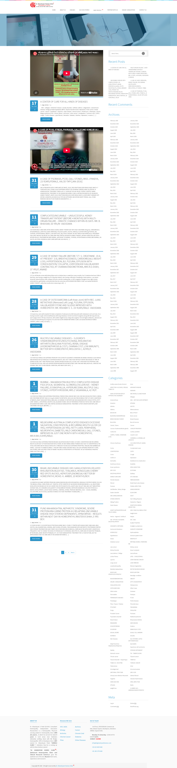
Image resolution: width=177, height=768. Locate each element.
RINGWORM (113, 623)
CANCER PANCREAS (135, 428)
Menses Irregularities (135, 566)
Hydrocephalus (134, 532)
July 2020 (112, 219)
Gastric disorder (114, 492)
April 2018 (133, 260)
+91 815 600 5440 (97, 747)
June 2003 (113, 355)
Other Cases (133, 588)
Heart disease (114, 505)
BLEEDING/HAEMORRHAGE (117, 416)
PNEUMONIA (133, 607)
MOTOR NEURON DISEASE (137, 569)
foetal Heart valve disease (137, 483)
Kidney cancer (134, 547)
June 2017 (133, 276)
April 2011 (113, 326)
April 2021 (133, 203)
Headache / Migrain (135, 502)
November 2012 (114, 323)
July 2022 (112, 187)
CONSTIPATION (114, 451)
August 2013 (113, 317)
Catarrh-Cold (134, 435)
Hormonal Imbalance (116, 529)
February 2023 (134, 174)
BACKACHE (113, 413)
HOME (54, 10)
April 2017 (133, 279)
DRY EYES (113, 470)
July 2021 (132, 200)
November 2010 (134, 326)
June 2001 (113, 361)
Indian (112, 539)
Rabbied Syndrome (135, 617)
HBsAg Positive (114, 502)
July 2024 (132, 149)
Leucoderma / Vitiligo (116, 553)
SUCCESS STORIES (84, 10)
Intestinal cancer (114, 542)
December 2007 (134, 336)
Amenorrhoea (114, 400)
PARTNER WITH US (112, 10)
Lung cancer (113, 563)
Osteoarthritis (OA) (115, 585)
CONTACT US (142, 10)
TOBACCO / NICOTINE (116, 663)
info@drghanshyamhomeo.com (101, 743)
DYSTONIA (133, 470)
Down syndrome (114, 467)
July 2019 (112, 238)
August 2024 (113, 149)
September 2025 (134, 127)
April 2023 (133, 171)
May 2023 (112, 171)
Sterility (112, 650)
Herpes (132, 516)
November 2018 (114, 250)
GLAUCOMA (133, 492)
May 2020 (112, 222)
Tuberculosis (113, 666)
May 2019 (112, 241)
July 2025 (132, 130)
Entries (133, 703)
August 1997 (133, 371)
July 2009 (112, 333)
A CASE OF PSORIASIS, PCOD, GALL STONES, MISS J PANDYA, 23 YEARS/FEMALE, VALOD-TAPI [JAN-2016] (69, 180)
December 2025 (114, 124)
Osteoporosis (134, 585)
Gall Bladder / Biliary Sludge (117, 489)
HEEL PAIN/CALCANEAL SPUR (138, 510)
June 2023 (133, 168)
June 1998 (113, 371)
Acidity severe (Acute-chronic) (118, 384)
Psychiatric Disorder (115, 617)
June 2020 (133, 219)
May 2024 (132, 152)
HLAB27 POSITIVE (135, 523)
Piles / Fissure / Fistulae (116, 604)
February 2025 (114, 140)
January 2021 (114, 209)
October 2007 (134, 339)
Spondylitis (133, 644)
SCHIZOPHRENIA (115, 626)
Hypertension (114, 535)
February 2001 (134, 361)
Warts (131, 685)
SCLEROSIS (113, 629)
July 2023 (112, 168)
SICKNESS (113, 636)
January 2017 (114, 285)
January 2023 (114, 178)
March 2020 (113, 225)
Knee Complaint (134, 550)
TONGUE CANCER (135, 663)
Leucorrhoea (133, 553)
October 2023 (134, 162)
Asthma (112, 409)
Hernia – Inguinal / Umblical (118, 516)
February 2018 (134, 263)
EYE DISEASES (134, 477)
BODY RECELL (98, 10)
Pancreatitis (113, 594)
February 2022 (134, 193)
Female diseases (114, 480)
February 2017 (134, 282)
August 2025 (113, 130)
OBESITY (132, 579)
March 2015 (133, 311)
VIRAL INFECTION (135, 682)
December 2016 (134, 285)
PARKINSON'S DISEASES (116, 598)
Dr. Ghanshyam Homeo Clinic (65, 766)
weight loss (113, 688)
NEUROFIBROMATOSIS (116, 579)
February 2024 (134, 155)
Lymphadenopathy (115, 566)
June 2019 (133, 238)
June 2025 (113, 133)
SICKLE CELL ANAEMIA (136, 632)
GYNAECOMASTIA (115, 499)
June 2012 (133, 323)
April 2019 (133, 241)
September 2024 (134, 146)
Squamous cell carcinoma (137, 647)
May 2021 (112, 203)
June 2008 (113, 336)
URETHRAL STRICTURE (116, 672)
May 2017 (112, 279)
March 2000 (113, 364)
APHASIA (132, 403)
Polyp (112, 610)
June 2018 (133, 257)
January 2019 (114, 247)
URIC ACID (133, 672)
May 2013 (132, 317)
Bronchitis (113, 422)
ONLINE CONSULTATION (128, 10)
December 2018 (134, 247)
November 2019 (114, 231)
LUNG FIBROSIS (134, 563)
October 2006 (114, 345)
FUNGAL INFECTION (135, 486)
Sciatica (132, 626)
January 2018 (114, 266)
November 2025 (134, 124)
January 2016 (114, 304)
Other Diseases (80, 740)
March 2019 (113, 244)
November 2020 (114, 212)
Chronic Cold (79, 733)
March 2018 (113, 263)
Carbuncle (113, 432)
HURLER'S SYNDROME (136, 529)
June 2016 (133, 295)
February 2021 (134, 206)
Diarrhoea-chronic (115, 464)
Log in (112, 703)
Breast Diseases (134, 419)
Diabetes (78, 737)
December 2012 (134, 320)
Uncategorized (114, 669)
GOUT (132, 496)
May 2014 (112, 314)
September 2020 (114, 216)
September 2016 (114, 292)
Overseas (132, 591)
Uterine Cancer (65, 737)
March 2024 (113, 155)
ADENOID (132, 390)
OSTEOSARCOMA (115, 588)
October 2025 (114, 127)
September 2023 (114, 165)
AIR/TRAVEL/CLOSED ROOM (138, 394)
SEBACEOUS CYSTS (135, 629)
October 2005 (134, 345)
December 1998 (134, 368)
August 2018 (133, 254)
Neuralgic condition (135, 575)
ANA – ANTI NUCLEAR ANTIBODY (139, 400)
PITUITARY (113, 607)
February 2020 (134, 225)
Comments (114, 706)
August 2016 (133, 292)
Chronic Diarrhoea (115, 443)
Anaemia (112, 403)
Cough (132, 454)
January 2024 (114, 159)
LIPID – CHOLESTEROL (136, 556)
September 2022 (114, 184)
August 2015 (133, 307)
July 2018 (112, 257)
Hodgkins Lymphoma (136, 526)
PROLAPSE (133, 610)
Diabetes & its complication (138, 461)
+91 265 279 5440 (97, 751)
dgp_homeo (45, 105)
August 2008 (133, 333)
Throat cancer (114, 656)
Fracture (112, 486)
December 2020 (134, 209)
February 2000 (134, 364)
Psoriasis (132, 613)
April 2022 (133, 190)
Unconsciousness (135, 669)
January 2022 (114, 197)
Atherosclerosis (134, 409)
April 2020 (133, 222)
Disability (132, 464)
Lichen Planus (114, 556)
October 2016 (134, 288)
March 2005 (133, 349)
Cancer (132, 425)
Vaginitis (112, 679)
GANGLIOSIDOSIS (135, 489)
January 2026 (134, 121)
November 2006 (134, 342)
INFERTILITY (133, 539)
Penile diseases (134, 601)
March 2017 (113, 282)
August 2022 (133, 184)
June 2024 (113, 152)
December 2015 (134, 304)
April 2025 (113, 136)
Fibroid (112, 483)
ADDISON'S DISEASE (135, 387)
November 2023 (114, 162)
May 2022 (112, 190)
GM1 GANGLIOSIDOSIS (116, 496)
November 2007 (114, 339)
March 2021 (113, 206)
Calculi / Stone (114, 425)
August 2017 (133, 273)
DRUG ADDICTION (135, 467)
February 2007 (114, 342)
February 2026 (114, 121)
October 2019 (134, 231)
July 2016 (112, 295)
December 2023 (134, 159)
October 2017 (134, 269)
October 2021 (134, 197)
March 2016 (113, 301)
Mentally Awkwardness (116, 569)
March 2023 (113, 174)
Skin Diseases (113, 639)
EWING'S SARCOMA (115, 477)
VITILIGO (112, 685)
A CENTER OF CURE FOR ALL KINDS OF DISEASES (64, 101)
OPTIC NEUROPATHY (136, 582)
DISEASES (72, 10)
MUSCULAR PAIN (134, 572)
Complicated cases (135, 448)
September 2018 (114, 254)
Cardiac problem (135, 432)
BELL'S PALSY (133, 413)
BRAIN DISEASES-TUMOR (117, 419)
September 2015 (114, 307)
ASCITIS (132, 406)
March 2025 (133, 136)
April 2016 (133, 298)
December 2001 (134, 358)
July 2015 (112, 311)
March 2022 (113, 193)
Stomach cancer (114, 653)
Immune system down (136, 535)
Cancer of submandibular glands (119, 428)
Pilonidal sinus (134, 604)
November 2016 (114, 288)
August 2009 (133, 330)
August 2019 (133, 235)
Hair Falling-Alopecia (136, 499)
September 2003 (134, 352)
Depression (133, 458)
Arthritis (112, 406)
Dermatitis (113, 461)
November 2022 (114, 181)
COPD (132, 451)
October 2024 (114, 146)
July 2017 (112, 276)
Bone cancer (133, 416)
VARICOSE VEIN (114, 682)
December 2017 (134, 266)
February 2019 (134, 244)
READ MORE (46, 119)
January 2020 (114, 228)
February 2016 (134, 301)
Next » (73, 552)
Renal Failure (113, 620)
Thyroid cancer (134, 656)
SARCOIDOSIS (134, 623)
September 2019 (114, 235)
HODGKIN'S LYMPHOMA (116, 526)
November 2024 (134, 143)
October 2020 (134, 212)
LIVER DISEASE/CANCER (137, 560)
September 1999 (114, 368)
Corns (112, 454)
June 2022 (133, 187)
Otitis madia (113, 591)
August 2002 (113, 358)
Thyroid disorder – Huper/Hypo (118, 660)
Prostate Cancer (114, 613)
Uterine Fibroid (134, 675)
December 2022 (134, 178)
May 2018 (112, 260)
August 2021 (113, 200)
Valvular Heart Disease (136, 679)
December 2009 (114, 330)
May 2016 (112, 298)
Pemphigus (113, 601)
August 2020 (133, 216)
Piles (62, 740)
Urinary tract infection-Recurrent (119, 675)
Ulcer (131, 666)
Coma (112, 448)
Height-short (133, 513)
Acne (131, 384)
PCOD (132, 598)
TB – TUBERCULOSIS (135, 653)
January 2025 (134, 140)
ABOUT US (63, 10)
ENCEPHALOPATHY (115, 473)
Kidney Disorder (114, 550)
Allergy (62, 730)
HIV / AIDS (133, 520)
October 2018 (134, 250)
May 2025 (132, 133)
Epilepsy (132, 473)
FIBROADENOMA (134, 480)
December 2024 (114, 143)
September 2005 (114, 349)
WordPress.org (134, 706)
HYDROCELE (113, 532)
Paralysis (132, 594)
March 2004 (113, 352)
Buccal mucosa (134, 422)
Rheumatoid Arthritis (136, 620)
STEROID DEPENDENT (136, 650)
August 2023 (133, 165)
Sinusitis (132, 636)
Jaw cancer (113, 547)
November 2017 (114, 269)
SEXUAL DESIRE (114, 632)
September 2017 (114, 273)
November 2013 (134, 314)
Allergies (132, 397)
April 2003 (133, 355)
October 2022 (134, 181)
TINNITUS (132, 660)
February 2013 (114, 320)
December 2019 (134, 228)
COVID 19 (112, 458)
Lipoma (112, 560)
